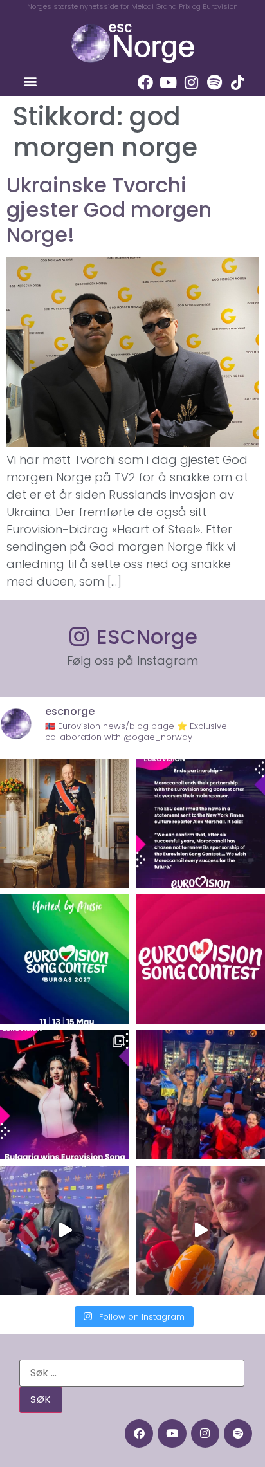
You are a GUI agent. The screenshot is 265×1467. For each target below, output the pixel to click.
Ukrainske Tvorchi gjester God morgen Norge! (109, 210)
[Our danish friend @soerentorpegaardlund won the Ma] (64, 1230)
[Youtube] (168, 82)
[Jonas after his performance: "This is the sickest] (200, 1094)
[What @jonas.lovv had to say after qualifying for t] (200, 1230)
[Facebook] (145, 82)
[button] (30, 81)
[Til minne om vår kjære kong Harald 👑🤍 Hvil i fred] (64, 823)
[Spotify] (215, 82)
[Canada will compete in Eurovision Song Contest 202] (200, 959)
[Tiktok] (238, 82)
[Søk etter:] (131, 1373)
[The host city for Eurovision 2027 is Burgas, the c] (64, 959)
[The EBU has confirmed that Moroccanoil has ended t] (200, 823)
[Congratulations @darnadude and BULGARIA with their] (64, 1094)
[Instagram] (191, 82)
